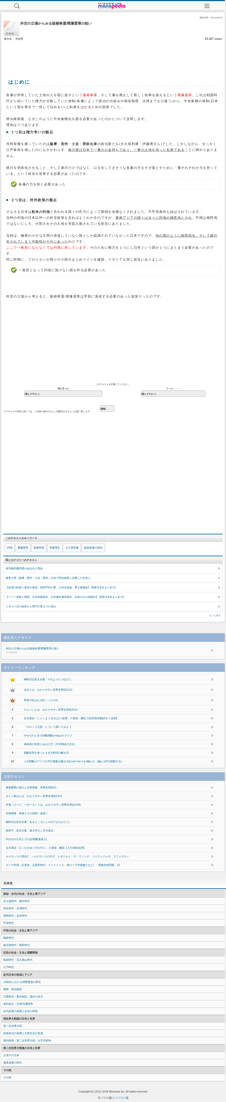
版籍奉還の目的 (93, 547)
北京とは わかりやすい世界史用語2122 (48, 689)
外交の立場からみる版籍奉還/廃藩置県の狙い (32, 650)
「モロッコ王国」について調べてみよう (48, 726)
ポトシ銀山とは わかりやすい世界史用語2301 (34, 796)
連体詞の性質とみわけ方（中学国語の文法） (50, 744)
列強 (9, 547)
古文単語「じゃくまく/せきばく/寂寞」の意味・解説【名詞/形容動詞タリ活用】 (71, 718)
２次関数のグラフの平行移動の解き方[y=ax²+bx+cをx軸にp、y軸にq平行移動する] (73, 761)
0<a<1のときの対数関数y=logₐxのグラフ (48, 735)
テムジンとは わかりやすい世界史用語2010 (51, 709)
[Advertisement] (113, 55)
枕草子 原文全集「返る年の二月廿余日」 (31, 830)
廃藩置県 (23, 547)
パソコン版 (121, 1097)
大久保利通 (72, 547)
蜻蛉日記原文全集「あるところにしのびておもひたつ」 (39, 822)
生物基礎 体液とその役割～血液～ (27, 813)
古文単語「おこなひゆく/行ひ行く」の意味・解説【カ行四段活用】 (46, 847)
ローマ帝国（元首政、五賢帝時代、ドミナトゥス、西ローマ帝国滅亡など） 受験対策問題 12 (63, 865)
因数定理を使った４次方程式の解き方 (46, 752)
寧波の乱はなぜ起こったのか (41, 700)
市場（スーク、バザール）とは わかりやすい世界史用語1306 (43, 804)
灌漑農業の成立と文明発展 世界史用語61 (31, 787)
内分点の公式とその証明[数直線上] (26, 839)
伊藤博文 (54, 547)
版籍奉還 (39, 547)
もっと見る (214, 615)
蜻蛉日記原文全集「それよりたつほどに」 (49, 679)
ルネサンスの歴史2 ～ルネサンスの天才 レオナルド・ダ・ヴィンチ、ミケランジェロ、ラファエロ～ (67, 856)
